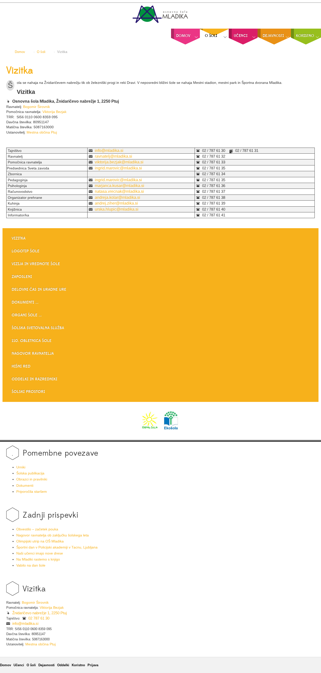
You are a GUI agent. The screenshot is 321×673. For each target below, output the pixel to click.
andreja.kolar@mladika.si (117, 197)
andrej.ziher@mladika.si (116, 203)
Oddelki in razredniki (34, 379)
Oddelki (63, 665)
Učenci (19, 665)
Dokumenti (24, 485)
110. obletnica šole (31, 340)
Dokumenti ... (25, 302)
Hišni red (21, 366)
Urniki (20, 467)
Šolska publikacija (30, 473)
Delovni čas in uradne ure (39, 289)
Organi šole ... (27, 315)
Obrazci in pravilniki (31, 479)
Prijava (93, 665)
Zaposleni (22, 276)
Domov (5, 665)
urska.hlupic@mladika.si (116, 209)
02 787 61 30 (38, 618)
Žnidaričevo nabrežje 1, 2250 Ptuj (39, 613)
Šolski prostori (28, 391)
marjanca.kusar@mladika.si (119, 185)
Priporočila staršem (31, 492)
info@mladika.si (109, 150)
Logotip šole (25, 251)
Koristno (78, 665)
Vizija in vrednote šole (36, 263)
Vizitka (19, 71)
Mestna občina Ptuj (42, 132)
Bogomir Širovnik (36, 107)
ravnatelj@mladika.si (113, 156)
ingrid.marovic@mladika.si (118, 168)
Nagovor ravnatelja (33, 353)
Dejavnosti (46, 665)
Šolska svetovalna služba (38, 327)
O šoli (31, 665)
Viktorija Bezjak (54, 112)
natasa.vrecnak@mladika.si (119, 191)
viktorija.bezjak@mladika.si (119, 162)
